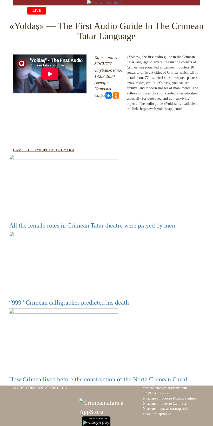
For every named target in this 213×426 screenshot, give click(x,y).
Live (36, 10)
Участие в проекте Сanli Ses (165, 404)
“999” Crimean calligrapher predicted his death (69, 302)
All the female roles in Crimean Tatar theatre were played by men (92, 225)
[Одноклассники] (116, 95)
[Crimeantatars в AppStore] (107, 406)
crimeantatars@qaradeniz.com (165, 388)
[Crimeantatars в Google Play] (96, 420)
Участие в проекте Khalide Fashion (170, 398)
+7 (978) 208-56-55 (157, 393)
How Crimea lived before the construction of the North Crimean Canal (98, 379)
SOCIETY (102, 63)
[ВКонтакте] (108, 95)
